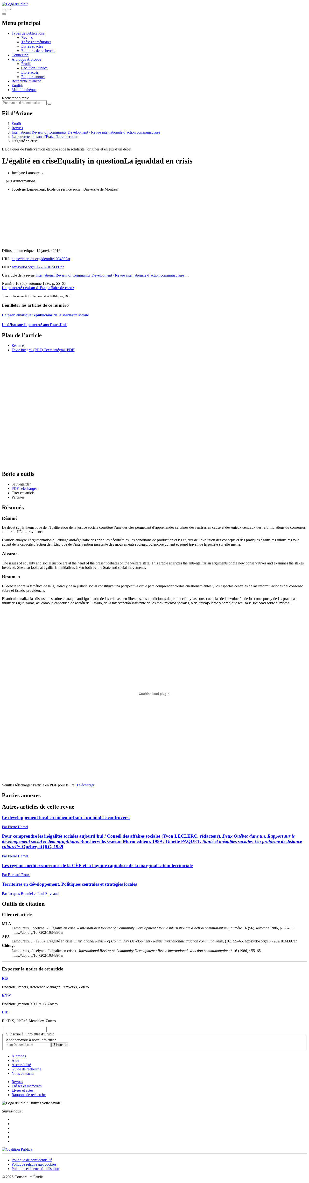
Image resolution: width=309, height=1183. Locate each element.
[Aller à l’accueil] (15, 4)
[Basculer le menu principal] (4, 14)
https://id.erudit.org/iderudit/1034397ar (41, 259)
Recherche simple (15, 98)
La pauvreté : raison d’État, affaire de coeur (44, 137)
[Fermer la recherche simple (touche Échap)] (9, 9)
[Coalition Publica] (17, 1149)
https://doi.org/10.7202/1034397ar (38, 267)
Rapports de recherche (38, 51)
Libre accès (30, 72)
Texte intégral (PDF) (27, 350)
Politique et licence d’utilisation (35, 1169)
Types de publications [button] (28, 33)
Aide (15, 1060)
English (17, 85)
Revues (27, 38)
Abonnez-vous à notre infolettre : (31, 1040)
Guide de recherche (26, 1069)
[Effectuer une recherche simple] (4, 9)
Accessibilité (21, 1065)
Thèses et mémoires (36, 42)
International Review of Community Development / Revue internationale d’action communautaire (86, 132)
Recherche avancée (26, 81)
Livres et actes (32, 46)
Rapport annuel (33, 77)
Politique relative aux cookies (34, 1164)
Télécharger (85, 785)
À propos (34, 59)
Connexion (20, 55)
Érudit (26, 64)
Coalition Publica (34, 68)
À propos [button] (19, 59)
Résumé (18, 345)
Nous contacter (23, 1073)
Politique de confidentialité (32, 1160)
